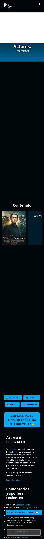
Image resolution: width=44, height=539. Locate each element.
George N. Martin (22, 505)
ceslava (13, 449)
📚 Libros (12, 404)
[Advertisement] (22, 27)
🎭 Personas (30, 404)
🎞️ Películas (13, 397)
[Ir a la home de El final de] (7, 5)
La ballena (23, 537)
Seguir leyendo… (13, 480)
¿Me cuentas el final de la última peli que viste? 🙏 (22, 420)
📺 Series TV (31, 397)
